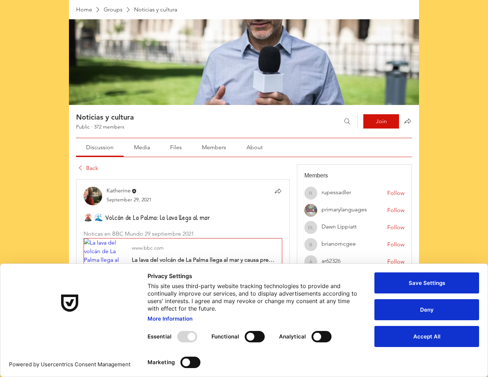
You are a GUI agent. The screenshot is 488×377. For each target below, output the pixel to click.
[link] (100, 147)
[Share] (278, 191)
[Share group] (407, 121)
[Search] (347, 121)
